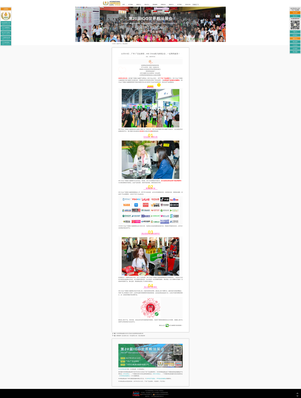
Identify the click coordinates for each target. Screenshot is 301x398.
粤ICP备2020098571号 (147, 394)
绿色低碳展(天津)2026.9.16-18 (6, 23)
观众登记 (295, 16)
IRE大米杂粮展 (155, 392)
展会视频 (295, 51)
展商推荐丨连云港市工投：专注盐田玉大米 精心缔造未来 (130, 335)
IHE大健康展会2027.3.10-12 (6, 28)
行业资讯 (295, 45)
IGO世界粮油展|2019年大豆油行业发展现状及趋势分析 (129, 333)
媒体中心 (171, 4)
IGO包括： (143, 392)
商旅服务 (155, 4)
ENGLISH (187, 4)
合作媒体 (295, 48)
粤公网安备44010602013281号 (161, 394)
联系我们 (161, 390)
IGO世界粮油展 (122, 369)
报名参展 (295, 12)
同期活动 (163, 4)
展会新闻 (125, 43)
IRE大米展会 (156, 374)
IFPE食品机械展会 (161, 378)
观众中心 (147, 4)
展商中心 (138, 4)
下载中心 (295, 31)
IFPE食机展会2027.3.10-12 (6, 43)
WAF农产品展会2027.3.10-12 (6, 33)
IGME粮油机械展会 (125, 375)
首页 (123, 4)
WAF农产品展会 (151, 378)
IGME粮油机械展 (164, 392)
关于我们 (179, 4)
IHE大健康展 (172, 325)
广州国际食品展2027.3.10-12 (6, 38)
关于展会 (130, 4)
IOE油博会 (126, 374)
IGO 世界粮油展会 (149, 390)
